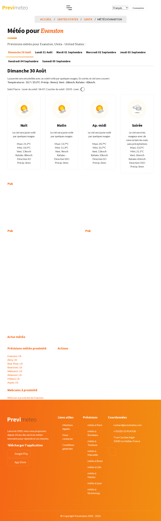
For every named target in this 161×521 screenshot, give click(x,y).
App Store (20, 462)
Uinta (88, 19)
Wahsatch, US (14, 371)
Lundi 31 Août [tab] (44, 52)
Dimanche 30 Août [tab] (19, 52)
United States (67, 19)
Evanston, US (14, 355)
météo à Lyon (95, 483)
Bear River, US (15, 363)
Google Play (21, 453)
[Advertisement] (30, 209)
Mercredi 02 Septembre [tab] (101, 52)
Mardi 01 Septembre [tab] (69, 52)
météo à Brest (95, 460)
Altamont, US (14, 374)
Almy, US (12, 359)
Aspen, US (12, 382)
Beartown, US (14, 367)
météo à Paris (95, 424)
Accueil (46, 19)
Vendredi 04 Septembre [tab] (23, 61)
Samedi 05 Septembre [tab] (56, 61)
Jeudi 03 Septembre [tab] (133, 52)
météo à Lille (94, 467)
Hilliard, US (13, 378)
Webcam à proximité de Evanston (25, 397)
